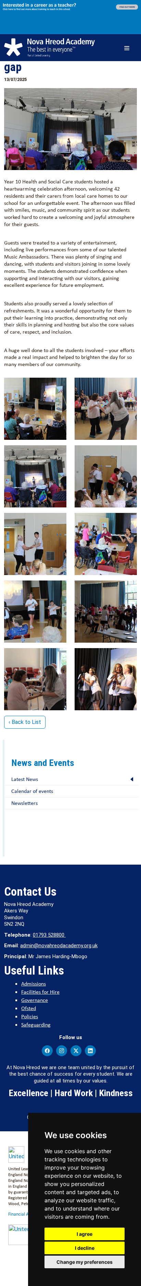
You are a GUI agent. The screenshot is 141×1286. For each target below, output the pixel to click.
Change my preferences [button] (84, 1262)
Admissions (33, 983)
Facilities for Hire (40, 991)
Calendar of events (32, 791)
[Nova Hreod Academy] (49, 47)
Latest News (24, 779)
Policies (29, 1016)
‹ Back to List (25, 722)
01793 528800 (49, 935)
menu (128, 47)
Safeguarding (36, 1024)
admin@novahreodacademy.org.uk (59, 945)
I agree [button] (84, 1234)
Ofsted (28, 1008)
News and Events (42, 762)
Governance (34, 1000)
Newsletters (24, 803)
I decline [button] (84, 1248)
